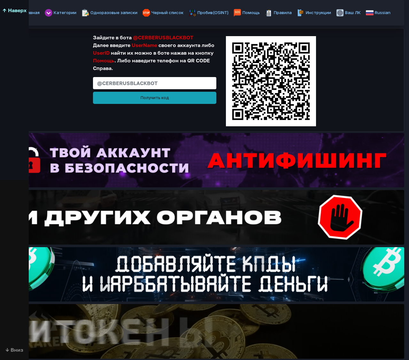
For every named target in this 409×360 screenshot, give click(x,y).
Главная (31, 12)
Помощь (251, 12)
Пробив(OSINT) (212, 12)
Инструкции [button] (318, 12)
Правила (283, 12)
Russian (382, 12)
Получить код (155, 97)
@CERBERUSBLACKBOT (163, 37)
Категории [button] (65, 12)
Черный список (167, 12)
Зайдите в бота (143, 37)
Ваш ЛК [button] (353, 12)
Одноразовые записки (113, 12)
